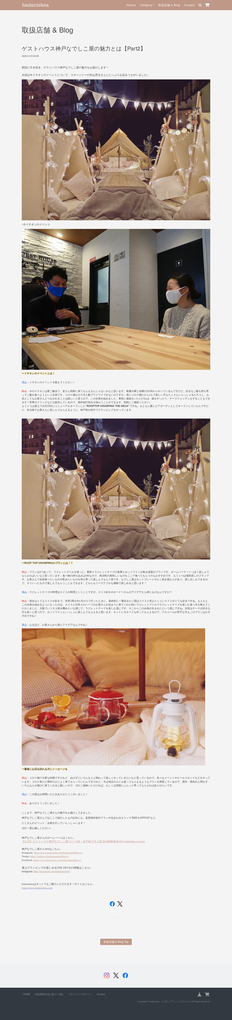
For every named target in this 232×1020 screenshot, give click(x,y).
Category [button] (146, 5)
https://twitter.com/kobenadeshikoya (49, 856)
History (131, 5)
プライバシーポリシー (80, 994)
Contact (189, 5)
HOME (26, 994)
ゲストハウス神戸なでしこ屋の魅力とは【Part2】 (84, 48)
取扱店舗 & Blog (169, 5)
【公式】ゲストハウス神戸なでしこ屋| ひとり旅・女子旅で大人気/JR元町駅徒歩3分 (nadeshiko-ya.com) (83, 841)
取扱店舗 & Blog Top (116, 941)
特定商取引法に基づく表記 (49, 994)
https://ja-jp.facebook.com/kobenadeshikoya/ (57, 860)
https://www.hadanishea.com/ (37, 887)
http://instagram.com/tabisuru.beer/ (52, 871)
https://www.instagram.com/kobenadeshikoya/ (58, 852)
